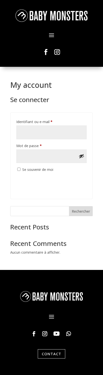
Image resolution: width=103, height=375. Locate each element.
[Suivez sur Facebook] (46, 52)
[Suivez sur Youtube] (56, 334)
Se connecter (37, 179)
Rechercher (81, 211)
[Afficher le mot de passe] (81, 156)
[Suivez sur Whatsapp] (68, 333)
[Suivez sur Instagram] (57, 52)
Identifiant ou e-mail (43, 121)
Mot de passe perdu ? (33, 190)
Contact (51, 353)
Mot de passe (38, 145)
